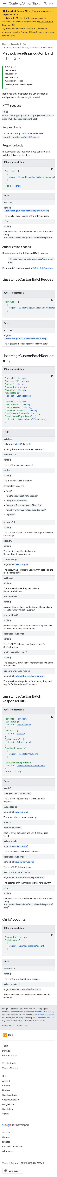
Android (6, 1081)
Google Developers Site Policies (32, 1017)
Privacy (14, 1163)
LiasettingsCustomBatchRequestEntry (25, 338)
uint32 (18, 444)
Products (15, 44)
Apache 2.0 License (46, 1015)
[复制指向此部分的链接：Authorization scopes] (34, 247)
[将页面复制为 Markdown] (14, 58)
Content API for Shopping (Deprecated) (25, 3)
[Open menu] (5, 3)
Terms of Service (10, 1068)
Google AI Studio (10, 1095)
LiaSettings (23, 395)
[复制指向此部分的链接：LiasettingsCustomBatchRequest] (5, 284)
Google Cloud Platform (12, 1146)
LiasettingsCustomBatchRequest (21, 137)
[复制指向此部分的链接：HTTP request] (24, 106)
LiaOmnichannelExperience (31, 419)
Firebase (6, 1090)
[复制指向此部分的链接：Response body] (26, 146)
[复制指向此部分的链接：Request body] (24, 127)
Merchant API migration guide (30, 18)
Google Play (7, 1109)
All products (7, 1151)
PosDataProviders (28, 753)
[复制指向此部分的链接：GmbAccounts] (28, 919)
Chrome (6, 1086)
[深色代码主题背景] (52, 169)
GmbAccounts (23, 742)
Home (4, 44)
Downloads (7, 1051)
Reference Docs (9, 1055)
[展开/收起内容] (14, 67)
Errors (20, 733)
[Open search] (45, 3)
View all (5, 1114)
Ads (24, 44)
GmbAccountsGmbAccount (31, 945)
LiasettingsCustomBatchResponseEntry (26, 210)
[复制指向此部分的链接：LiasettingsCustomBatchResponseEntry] (29, 701)
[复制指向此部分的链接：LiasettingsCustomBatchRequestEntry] (13, 361)
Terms (5, 1163)
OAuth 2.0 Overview (43, 268)
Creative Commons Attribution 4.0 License (35, 1012)
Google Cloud (8, 1104)
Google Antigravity (10, 1100)
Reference (47, 47)
